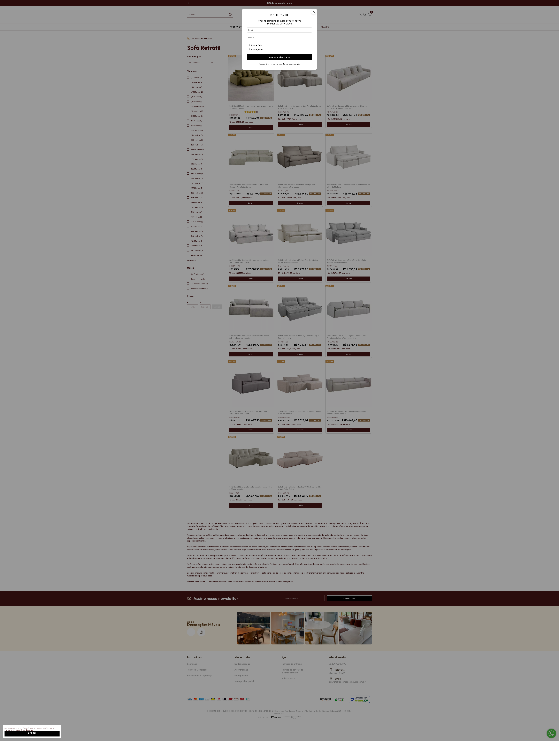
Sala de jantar (257, 49)
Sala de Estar (257, 45)
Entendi (32, 733)
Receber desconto (279, 57)
